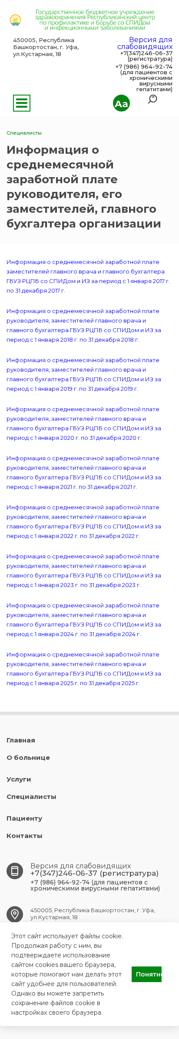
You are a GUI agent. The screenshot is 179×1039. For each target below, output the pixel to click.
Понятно (149, 974)
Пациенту (24, 818)
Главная (21, 740)
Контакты (25, 835)
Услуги (19, 779)
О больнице (28, 757)
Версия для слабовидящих (144, 43)
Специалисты (31, 796)
